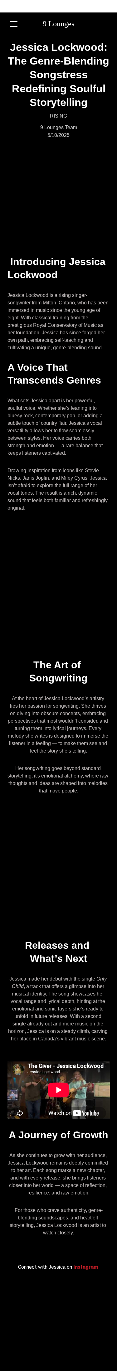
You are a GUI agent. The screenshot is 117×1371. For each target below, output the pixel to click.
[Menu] (13, 24)
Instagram (86, 1267)
